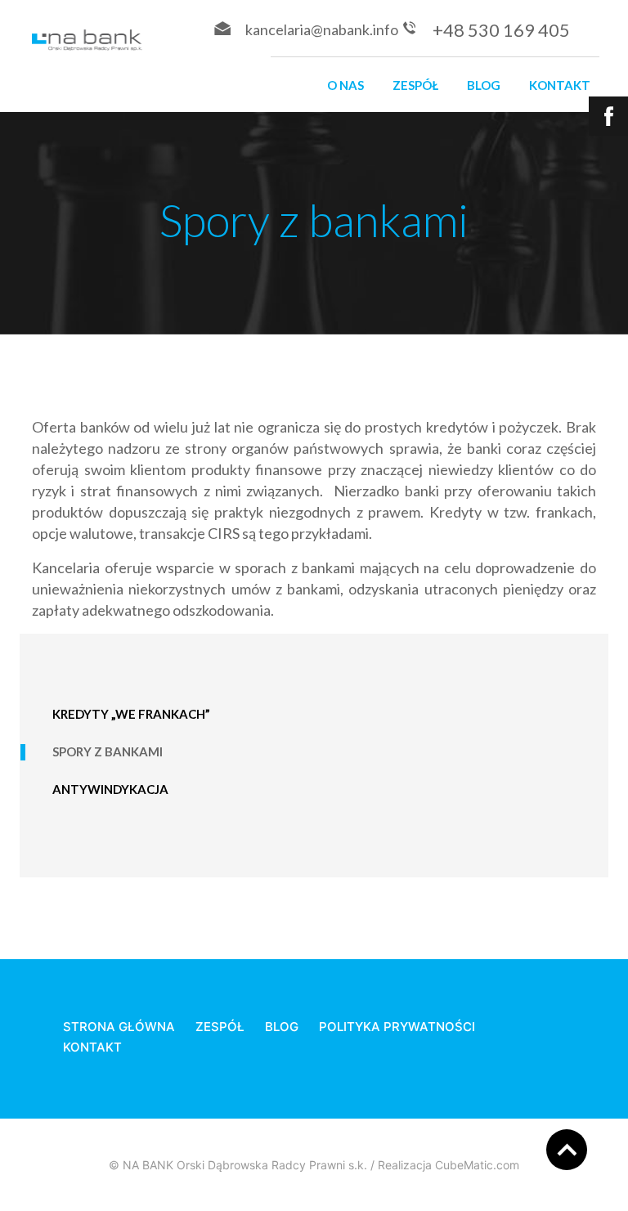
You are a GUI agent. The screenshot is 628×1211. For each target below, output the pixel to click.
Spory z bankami (107, 751)
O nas (345, 85)
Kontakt (559, 85)
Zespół (415, 85)
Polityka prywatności (397, 1026)
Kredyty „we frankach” (131, 713)
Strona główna (119, 1026)
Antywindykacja (110, 789)
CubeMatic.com (477, 1165)
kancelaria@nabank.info (321, 29)
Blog (483, 85)
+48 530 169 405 (501, 30)
